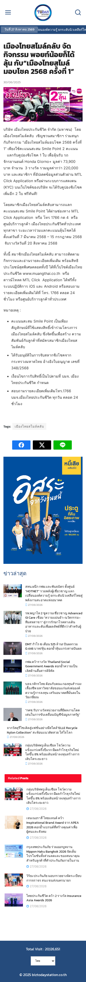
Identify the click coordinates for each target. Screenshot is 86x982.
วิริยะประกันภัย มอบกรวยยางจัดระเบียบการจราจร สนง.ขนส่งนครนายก (53, 878)
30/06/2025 (12, 82)
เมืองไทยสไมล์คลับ (29, 426)
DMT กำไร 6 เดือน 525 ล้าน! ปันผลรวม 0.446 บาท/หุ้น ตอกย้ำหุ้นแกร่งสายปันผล (53, 646)
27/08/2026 (35, 605)
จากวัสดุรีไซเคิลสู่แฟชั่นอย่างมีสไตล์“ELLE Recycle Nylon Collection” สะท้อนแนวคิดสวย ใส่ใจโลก (42, 730)
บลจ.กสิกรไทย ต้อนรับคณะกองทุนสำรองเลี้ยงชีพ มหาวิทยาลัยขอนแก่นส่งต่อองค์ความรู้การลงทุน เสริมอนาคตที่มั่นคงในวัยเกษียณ (53, 691)
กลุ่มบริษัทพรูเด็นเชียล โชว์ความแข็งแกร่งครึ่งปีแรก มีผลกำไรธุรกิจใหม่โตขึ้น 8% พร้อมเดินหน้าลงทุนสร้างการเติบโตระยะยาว (52, 752)
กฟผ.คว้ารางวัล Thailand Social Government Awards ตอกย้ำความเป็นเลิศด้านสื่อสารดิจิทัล (51, 666)
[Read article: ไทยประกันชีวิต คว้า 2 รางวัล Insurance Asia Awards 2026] (14, 900)
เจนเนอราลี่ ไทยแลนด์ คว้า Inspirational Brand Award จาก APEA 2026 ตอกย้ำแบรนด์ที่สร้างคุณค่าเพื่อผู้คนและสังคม (52, 825)
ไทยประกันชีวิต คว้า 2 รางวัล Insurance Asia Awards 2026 (53, 898)
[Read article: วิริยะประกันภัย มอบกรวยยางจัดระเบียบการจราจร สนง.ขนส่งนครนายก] (14, 880)
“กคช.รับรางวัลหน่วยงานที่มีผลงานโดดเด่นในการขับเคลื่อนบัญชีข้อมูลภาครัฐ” (52, 712)
